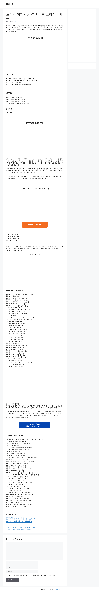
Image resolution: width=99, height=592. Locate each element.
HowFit (9, 4)
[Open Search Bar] (91, 4)
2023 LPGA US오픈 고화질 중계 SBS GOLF (19, 520)
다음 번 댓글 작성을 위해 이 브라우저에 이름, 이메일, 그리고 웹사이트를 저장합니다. (33, 575)
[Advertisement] (34, 52)
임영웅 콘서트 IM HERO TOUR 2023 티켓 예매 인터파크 (22, 527)
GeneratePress (57, 589)
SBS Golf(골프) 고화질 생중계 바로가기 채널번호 (20, 518)
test (9, 526)
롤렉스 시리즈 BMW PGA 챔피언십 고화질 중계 (19, 529)
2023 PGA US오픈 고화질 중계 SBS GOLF (19, 522)
